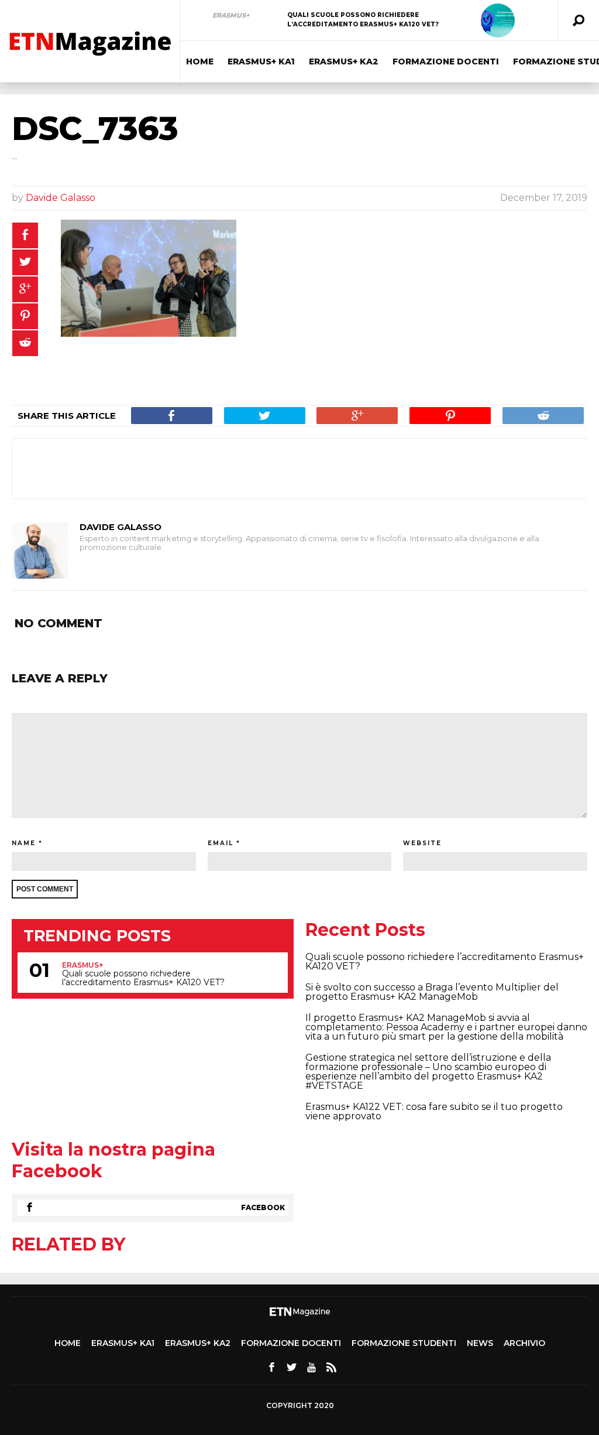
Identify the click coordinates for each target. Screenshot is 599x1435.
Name (24, 843)
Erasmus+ (231, 15)
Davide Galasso (60, 197)
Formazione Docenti (446, 61)
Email (220, 843)
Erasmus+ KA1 (261, 61)
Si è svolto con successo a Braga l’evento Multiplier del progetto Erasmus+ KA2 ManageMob (432, 992)
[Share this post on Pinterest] (25, 316)
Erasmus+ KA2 (343, 61)
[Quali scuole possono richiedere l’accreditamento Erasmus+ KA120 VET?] (498, 20)
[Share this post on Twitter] (25, 262)
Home (200, 61)
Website (422, 843)
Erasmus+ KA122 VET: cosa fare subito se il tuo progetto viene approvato (434, 1111)
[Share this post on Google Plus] (25, 289)
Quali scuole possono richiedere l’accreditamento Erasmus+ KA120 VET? (143, 978)
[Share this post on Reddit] (25, 343)
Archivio (524, 1343)
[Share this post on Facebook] (25, 235)
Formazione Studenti (404, 1343)
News (480, 1343)
